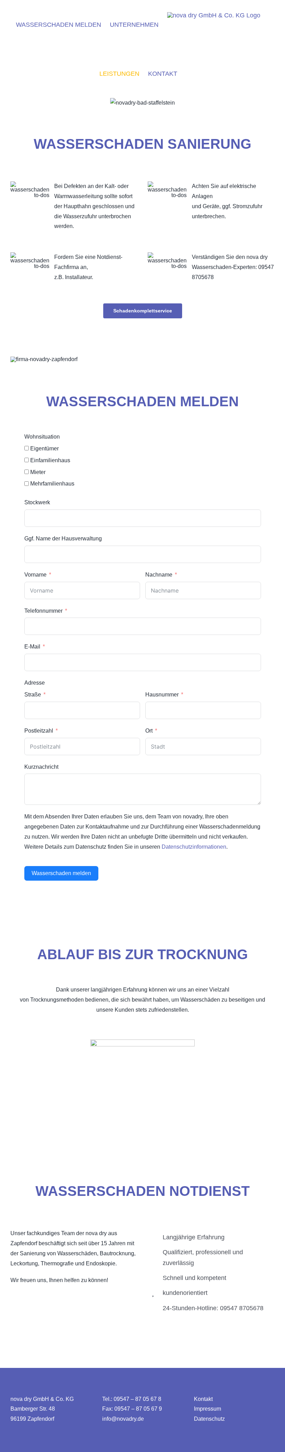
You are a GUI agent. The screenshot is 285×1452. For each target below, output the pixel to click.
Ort (149, 731)
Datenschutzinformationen (194, 847)
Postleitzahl (38, 731)
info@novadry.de (123, 1419)
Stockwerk (37, 502)
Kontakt (203, 1399)
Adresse (34, 683)
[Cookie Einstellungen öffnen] (15, 1443)
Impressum (207, 1409)
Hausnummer (162, 695)
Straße (33, 695)
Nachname (158, 575)
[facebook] (13, 1296)
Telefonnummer (43, 611)
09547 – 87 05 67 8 (137, 1399)
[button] (168, 106)
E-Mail (32, 647)
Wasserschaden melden (61, 873)
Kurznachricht (41, 767)
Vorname (35, 575)
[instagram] (27, 1296)
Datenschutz (209, 1419)
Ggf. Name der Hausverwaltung (63, 538)
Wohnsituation (42, 437)
